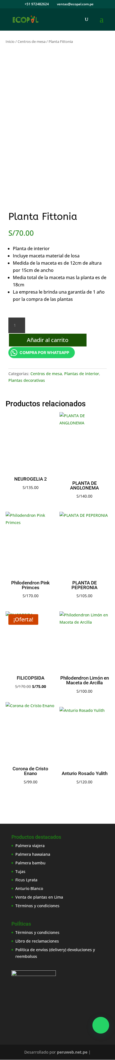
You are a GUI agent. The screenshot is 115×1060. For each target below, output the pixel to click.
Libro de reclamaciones (37, 941)
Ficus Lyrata (26, 879)
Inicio (10, 41)
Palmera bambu (30, 862)
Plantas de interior (81, 373)
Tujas (20, 871)
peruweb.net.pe (72, 1052)
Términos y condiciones (37, 905)
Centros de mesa (31, 41)
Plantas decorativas (26, 380)
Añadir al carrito (47, 340)
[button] (100, 1025)
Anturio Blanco (29, 888)
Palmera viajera (30, 845)
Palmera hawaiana (32, 854)
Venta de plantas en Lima (39, 897)
